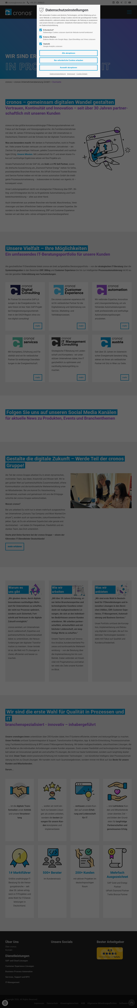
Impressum (71, 74)
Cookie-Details (82, 74)
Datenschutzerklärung (58, 74)
